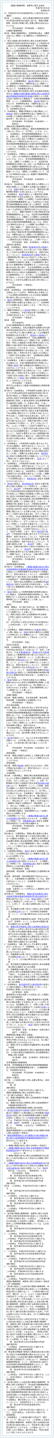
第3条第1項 (34, 247)
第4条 (41, 335)
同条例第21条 (29, 821)
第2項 (39, 531)
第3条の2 (36, 652)
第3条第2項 (27, 255)
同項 (22, 378)
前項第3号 (37, 984)
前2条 (20, 765)
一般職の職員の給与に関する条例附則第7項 (26, 1163)
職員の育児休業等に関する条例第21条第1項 (30, 927)
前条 (16, 189)
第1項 (30, 81)
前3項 (9, 484)
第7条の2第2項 (13, 1110)
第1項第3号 (24, 984)
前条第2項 (31, 478)
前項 (21, 194)
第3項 (26, 1110)
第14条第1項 (27, 484)
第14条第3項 (13, 1168)
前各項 (9, 114)
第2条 (32, 335)
